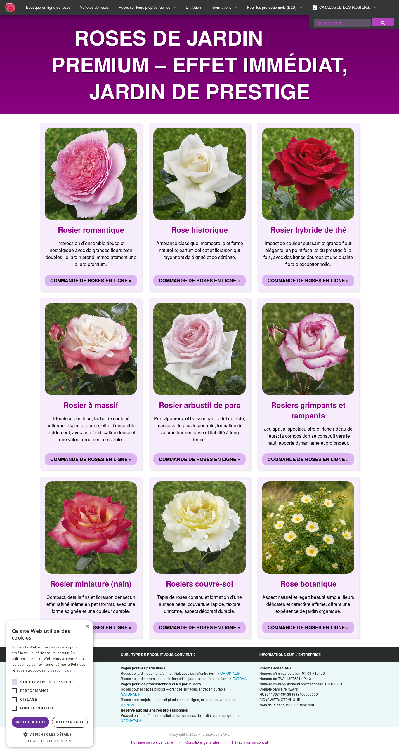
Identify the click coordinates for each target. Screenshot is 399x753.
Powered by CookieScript (50, 741)
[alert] (49, 683)
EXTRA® (240, 678)
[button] (50, 734)
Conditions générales (202, 742)
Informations (221, 7)
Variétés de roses (94, 7)
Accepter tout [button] (30, 721)
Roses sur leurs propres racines (144, 7)
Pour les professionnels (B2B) (271, 7)
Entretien (193, 7)
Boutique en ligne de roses (48, 7)
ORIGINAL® (230, 673)
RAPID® (127, 704)
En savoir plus (59, 670)
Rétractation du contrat (250, 742)
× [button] (87, 627)
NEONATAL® (131, 720)
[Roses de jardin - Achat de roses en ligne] (383, 22)
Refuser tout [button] (70, 721)
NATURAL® (130, 694)
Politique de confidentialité (152, 742)
